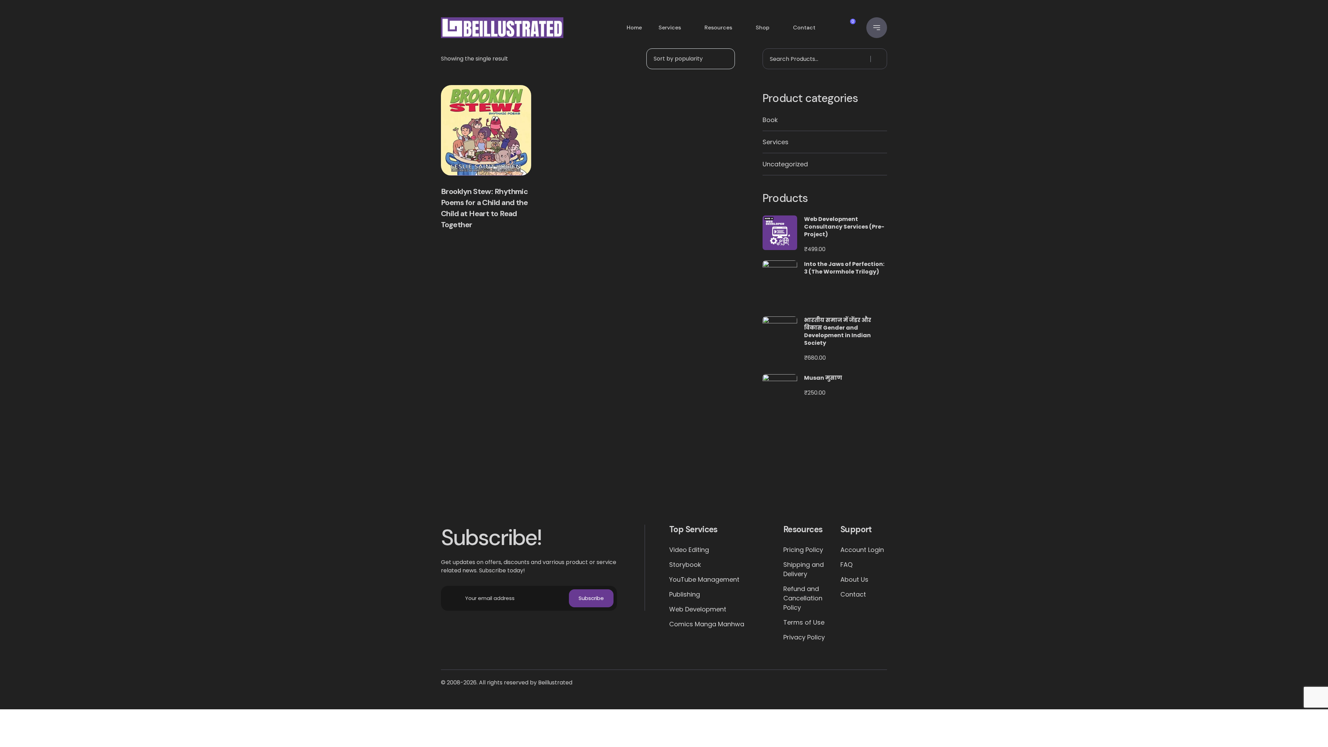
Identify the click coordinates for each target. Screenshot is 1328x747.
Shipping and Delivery (803, 569)
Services (669, 27)
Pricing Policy (803, 549)
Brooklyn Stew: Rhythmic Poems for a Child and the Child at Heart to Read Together (484, 208)
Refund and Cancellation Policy (802, 598)
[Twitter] (664, 490)
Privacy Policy (804, 637)
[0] (846, 28)
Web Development (697, 609)
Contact (804, 27)
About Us (854, 579)
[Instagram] (744, 490)
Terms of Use (803, 622)
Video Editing (689, 549)
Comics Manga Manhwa (706, 624)
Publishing (684, 594)
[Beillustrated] (502, 27)
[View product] (486, 130)
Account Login (862, 549)
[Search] (877, 59)
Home (634, 27)
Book (770, 120)
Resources (718, 27)
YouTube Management (704, 579)
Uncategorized (785, 164)
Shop (762, 27)
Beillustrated (555, 682)
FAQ (846, 564)
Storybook (685, 564)
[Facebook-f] (583, 490)
